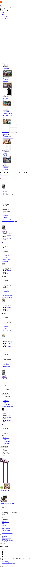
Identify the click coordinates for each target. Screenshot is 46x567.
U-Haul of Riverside (5, 261)
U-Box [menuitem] (4, 95)
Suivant (3, 443)
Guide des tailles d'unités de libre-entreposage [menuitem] (8, 115)
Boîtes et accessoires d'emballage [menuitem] (5, 132)
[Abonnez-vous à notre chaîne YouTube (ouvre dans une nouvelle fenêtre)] (2, 556)
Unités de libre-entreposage (5, 532)
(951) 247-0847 (5, 193)
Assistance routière (4, 521)
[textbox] (9, 446)
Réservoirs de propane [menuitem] (5, 169)
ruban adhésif (8, 491)
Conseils (3, 523)
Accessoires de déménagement (6, 259)
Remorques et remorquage (6, 216)
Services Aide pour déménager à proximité (7, 503)
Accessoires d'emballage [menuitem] (6, 134)
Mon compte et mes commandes (5, 522)
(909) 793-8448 (5, 378)
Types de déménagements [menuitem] (6, 154)
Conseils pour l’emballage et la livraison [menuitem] (8, 99)
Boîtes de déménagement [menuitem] (6, 133)
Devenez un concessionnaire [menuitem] (5, 18)
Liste (3, 176)
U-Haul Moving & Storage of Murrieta (7, 406)
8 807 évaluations (9, 417)
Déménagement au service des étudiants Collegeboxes (8, 540)
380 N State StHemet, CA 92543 (4, 303)
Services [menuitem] (5, 155)
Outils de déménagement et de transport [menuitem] (7, 136)
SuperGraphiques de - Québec (6, 544)
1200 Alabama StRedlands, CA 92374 (4, 377)
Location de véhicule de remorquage (6, 530)
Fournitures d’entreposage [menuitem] (6, 118)
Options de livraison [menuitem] (5, 97)
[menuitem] (9, 78)
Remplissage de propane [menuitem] (6, 166)
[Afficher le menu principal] (1, 6)
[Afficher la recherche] (2, 9)
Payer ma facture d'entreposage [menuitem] (6, 116)
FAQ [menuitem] (3, 80)
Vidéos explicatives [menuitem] (5, 79)
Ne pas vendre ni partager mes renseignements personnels (8, 563)
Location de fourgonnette (4, 529)
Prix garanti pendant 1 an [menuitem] (6, 111)
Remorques (6, 65)
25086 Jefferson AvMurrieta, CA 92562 (4, 413)
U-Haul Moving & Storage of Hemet (7, 297)
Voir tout (3, 242)
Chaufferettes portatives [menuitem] (6, 168)
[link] (8, 8)
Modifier (1, 174)
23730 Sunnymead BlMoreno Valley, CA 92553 (5, 191)
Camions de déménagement (6, 255)
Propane (5, 165)
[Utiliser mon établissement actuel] (5, 446)
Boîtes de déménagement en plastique (7, 295)
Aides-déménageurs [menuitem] (4, 150)
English (2, 517)
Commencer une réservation (6, 78)
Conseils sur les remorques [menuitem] (6, 68)
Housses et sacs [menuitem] (5, 135)
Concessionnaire (3, 549)
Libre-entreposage (5, 217)
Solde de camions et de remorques (7, 219)
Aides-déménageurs (9, 150)
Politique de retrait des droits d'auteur (6, 562)
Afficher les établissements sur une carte (4, 175)
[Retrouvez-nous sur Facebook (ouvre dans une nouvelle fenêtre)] (2, 551)
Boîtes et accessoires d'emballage (13, 132)
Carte (3, 177)
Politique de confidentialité (5, 561)
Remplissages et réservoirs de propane (6, 539)
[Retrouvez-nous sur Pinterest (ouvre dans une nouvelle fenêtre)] (2, 553)
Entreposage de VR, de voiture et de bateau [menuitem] (8, 114)
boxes (5, 491)
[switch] (23, 177)
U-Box (9, 95)
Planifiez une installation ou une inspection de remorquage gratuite (9, 221)
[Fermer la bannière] (0, 0)
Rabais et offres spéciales (4, 541)
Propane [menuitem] (3, 165)
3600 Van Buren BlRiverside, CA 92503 (4, 339)
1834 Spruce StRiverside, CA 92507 (4, 266)
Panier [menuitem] (3, 14)
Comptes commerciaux (4, 536)
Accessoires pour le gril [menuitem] (5, 167)
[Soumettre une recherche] (7, 10)
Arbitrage (3, 560)
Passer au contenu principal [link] (3, 5)
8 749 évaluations (9, 307)
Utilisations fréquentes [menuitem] (5, 98)
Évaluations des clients (4, 525)
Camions (4, 449)
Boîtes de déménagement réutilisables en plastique (7, 533)
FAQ (2, 524)
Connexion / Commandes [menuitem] (5, 16)
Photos (4, 188)
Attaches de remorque (5, 215)
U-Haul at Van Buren (5, 333)
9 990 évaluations (9, 235)
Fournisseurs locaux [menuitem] (5, 152)
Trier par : (1, 180)
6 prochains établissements (7, 443)
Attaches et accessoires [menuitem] (5, 69)
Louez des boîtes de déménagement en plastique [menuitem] (8, 138)
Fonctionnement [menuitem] (5, 153)
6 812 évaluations (9, 343)
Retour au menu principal (6, 66)
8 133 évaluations (9, 270)
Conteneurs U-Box (5, 257)
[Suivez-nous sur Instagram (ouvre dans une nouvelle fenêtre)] (2, 552)
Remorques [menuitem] (3, 65)
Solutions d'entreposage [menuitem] (6, 137)
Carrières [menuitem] (3, 12)
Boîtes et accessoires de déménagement (6, 538)
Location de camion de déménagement (6, 528)
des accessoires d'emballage (13, 491)
